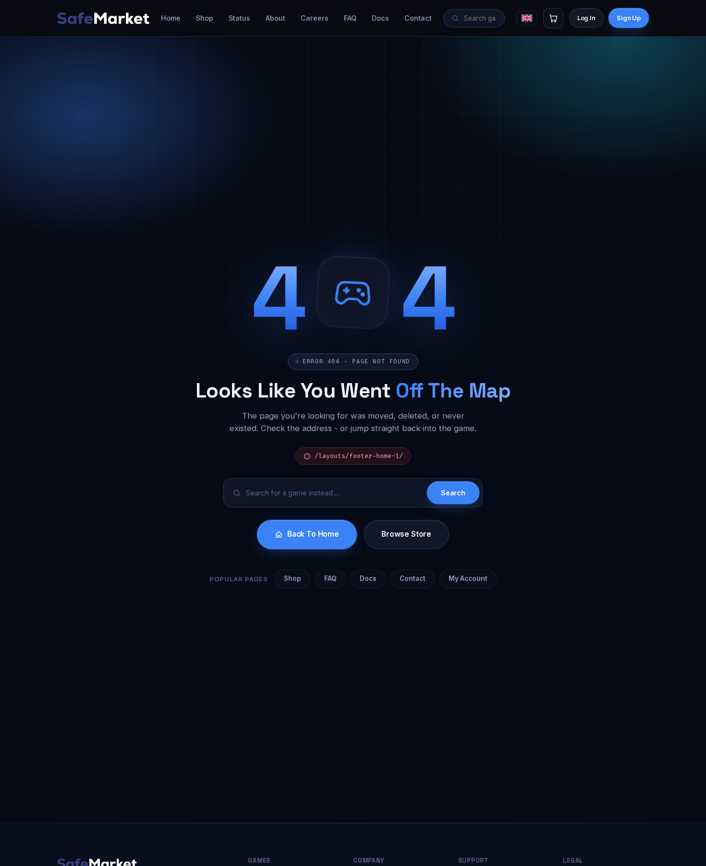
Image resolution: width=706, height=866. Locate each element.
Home (171, 18)
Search (453, 493)
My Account (468, 578)
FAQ (350, 18)
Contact (418, 18)
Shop (204, 18)
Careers (315, 18)
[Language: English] (526, 18)
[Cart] (553, 18)
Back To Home (313, 534)
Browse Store (406, 534)
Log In (586, 18)
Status (239, 18)
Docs (380, 18)
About (275, 18)
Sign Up (629, 18)
